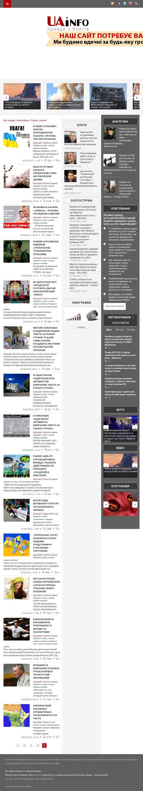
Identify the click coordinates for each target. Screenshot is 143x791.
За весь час (131, 330)
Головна (8, 759)
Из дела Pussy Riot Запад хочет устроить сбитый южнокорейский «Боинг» (45, 288)
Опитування (120, 208)
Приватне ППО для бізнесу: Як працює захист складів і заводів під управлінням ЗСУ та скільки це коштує (120, 164)
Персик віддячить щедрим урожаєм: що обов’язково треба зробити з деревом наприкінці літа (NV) (84, 253)
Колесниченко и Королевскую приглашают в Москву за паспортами (43, 625)
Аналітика (120, 121)
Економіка (55, 759)
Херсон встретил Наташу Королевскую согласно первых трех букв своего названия (46, 585)
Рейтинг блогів (41, 763)
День (109, 329)
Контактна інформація (23, 779)
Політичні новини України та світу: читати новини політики (45, 145)
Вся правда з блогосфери (16, 120)
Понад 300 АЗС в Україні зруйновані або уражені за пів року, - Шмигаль (120, 355)
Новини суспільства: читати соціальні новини (32, 357)
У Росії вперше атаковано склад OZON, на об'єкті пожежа (19, 105)
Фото (120, 409)
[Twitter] (124, 4)
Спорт (121, 759)
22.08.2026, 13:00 (78, 221)
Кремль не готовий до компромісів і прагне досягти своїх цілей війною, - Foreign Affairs (119, 189)
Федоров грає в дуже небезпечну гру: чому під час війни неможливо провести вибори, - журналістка (120, 137)
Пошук (34, 120)
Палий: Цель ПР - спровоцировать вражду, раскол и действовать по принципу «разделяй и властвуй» (44, 466)
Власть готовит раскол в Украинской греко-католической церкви (45, 173)
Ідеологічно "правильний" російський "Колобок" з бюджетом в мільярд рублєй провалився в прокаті (81, 180)
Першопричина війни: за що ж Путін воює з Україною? (88, 157)
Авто (102, 759)
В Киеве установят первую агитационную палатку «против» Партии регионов (45, 132)
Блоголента (29, 763)
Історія (87, 759)
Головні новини (20, 759)
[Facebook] (118, 4)
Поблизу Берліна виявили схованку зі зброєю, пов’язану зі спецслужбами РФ (120, 381)
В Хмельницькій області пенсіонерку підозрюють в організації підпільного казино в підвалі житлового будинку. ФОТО (120, 435)
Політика (33, 759)
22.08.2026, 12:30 (78, 260)
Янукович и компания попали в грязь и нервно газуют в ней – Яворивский (46, 671)
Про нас (8, 779)
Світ (64, 759)
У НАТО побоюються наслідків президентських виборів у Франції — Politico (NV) (84, 283)
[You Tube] (130, 4)
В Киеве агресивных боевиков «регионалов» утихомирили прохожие (46, 248)
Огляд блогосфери (13, 763)
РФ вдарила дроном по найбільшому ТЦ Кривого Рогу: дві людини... (64, 105)
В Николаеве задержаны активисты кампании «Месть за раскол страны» (46, 422)
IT (106, 759)
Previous (5, 98)
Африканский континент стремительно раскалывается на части (45, 712)
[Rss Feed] (112, 4)
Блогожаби (120, 486)
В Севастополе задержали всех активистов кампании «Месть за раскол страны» (46, 381)
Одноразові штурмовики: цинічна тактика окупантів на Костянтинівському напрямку (81, 138)
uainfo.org (37, 775)
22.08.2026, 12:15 (78, 276)
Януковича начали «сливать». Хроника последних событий (46, 210)
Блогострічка (81, 200)
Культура (71, 759)
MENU (7, 4)
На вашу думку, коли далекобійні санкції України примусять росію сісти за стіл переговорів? (120, 219)
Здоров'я (113, 759)
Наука (79, 759)
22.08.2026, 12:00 (78, 291)
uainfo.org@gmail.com (44, 779)
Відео (120, 448)
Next (137, 98)
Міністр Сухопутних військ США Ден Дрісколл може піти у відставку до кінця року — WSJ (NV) (83, 268)
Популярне (120, 323)
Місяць (120, 329)
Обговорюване (119, 317)
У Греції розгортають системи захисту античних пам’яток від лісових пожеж (120, 368)
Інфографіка (81, 302)
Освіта (95, 759)
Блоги (81, 125)
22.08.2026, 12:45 (78, 245)
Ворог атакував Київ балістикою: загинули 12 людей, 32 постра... (104, 105)
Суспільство (44, 759)
